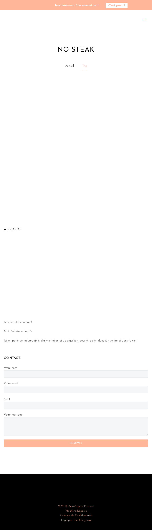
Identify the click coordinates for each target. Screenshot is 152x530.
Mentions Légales (76, 511)
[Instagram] (26, 5)
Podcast (39, 25)
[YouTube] (32, 5)
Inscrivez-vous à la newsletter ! (76, 5)
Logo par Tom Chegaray (76, 520)
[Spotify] (37, 5)
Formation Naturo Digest (67, 25)
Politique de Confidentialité (76, 515)
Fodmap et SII (124, 25)
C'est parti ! (116, 5)
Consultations (99, 25)
